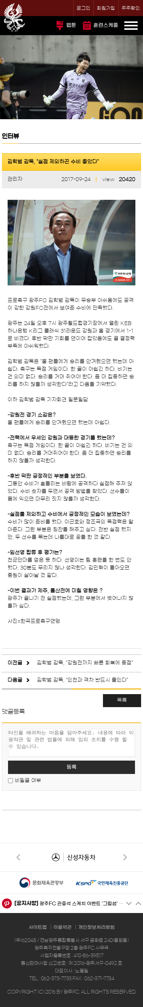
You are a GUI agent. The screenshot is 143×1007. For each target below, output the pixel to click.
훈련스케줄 (105, 25)
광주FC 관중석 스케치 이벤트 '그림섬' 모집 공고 (89, 903)
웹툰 (71, 25)
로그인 (83, 8)
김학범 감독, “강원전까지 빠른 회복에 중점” (85, 663)
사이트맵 (38, 927)
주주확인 (131, 8)
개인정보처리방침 (96, 927)
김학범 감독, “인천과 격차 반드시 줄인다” (82, 680)
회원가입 (106, 8)
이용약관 (62, 927)
